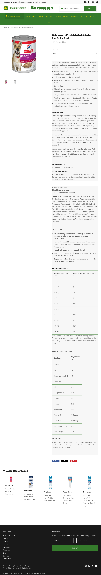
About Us (84, 16)
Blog (92, 16)
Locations (74, 16)
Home (5, 27)
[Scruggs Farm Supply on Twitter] (86, 566)
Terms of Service (8, 568)
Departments (30, 16)
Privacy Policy (13, 566)
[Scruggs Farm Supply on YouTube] (96, 566)
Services (49, 16)
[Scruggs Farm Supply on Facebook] (89, 566)
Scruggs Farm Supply (15, 573)
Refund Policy (24, 566)
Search (92, 9)
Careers (6, 556)
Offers (58, 16)
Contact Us (7, 559)
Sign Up (75, 548)
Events (65, 16)
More (49, 22)
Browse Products (15, 16)
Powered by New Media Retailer (34, 573)
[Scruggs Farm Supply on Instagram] (92, 566)
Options (55, 49)
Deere (41, 16)
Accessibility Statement (23, 568)
